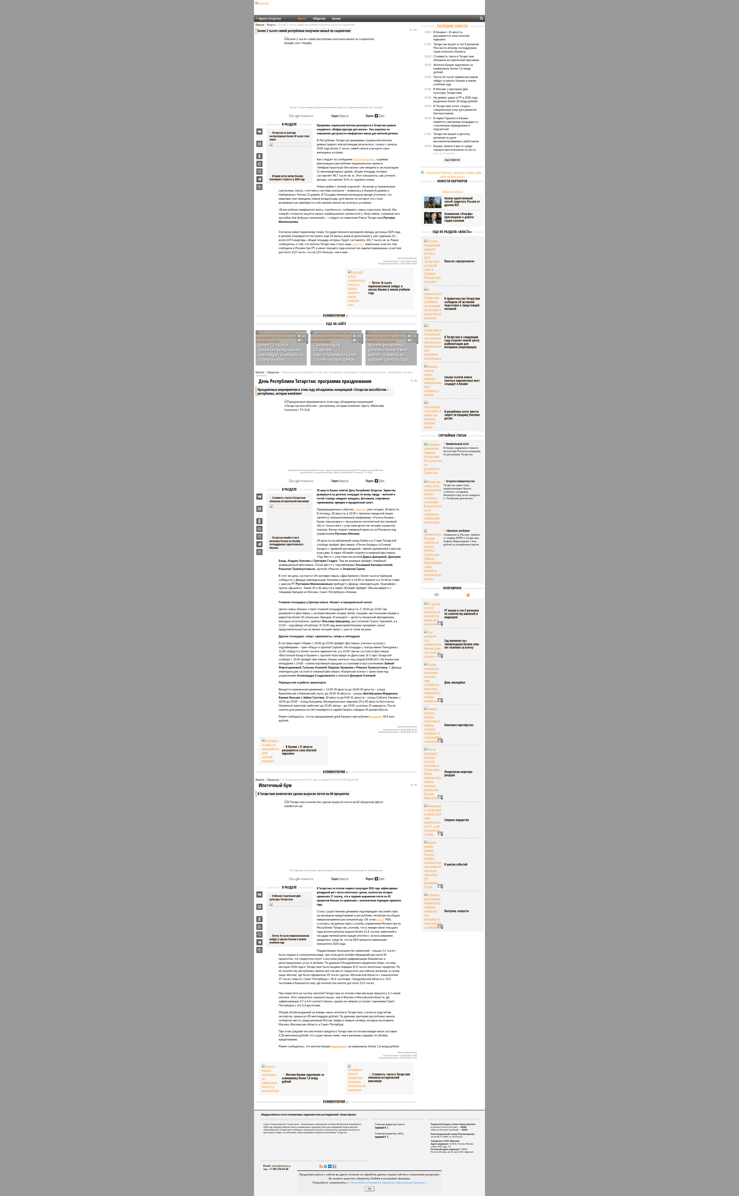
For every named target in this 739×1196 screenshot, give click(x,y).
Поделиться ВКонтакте (259, 131)
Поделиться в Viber (259, 171)
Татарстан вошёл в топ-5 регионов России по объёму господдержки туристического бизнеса (286, 542)
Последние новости (452, 25)
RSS (321, 1166)
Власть (302, 18)
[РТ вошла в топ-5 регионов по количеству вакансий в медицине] (432, 614)
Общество (319, 18)
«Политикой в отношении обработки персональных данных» (387, 1182)
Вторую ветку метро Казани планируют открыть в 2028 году (287, 177)
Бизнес (336, 18)
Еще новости (452, 160)
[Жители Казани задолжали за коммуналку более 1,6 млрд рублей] (270, 1078)
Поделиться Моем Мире (259, 144)
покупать (358, 244)
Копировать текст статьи (259, 187)
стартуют (360, 509)
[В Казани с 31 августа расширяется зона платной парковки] (270, 751)
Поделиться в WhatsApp (259, 164)
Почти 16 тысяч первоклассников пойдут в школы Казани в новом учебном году (289, 939)
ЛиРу (334, 1166)
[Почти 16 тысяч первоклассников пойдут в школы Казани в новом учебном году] (356, 288)
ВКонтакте (330, 1166)
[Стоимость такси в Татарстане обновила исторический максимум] (356, 1078)
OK (369, 1188)
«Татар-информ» (364, 159)
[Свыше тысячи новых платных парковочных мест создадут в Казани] (432, 380)
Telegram (325, 1166)
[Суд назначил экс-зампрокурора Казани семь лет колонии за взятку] (432, 644)
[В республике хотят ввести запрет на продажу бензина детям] (432, 415)
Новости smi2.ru (452, 191)
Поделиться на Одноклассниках (259, 156)
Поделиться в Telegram (259, 179)
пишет (380, 919)
